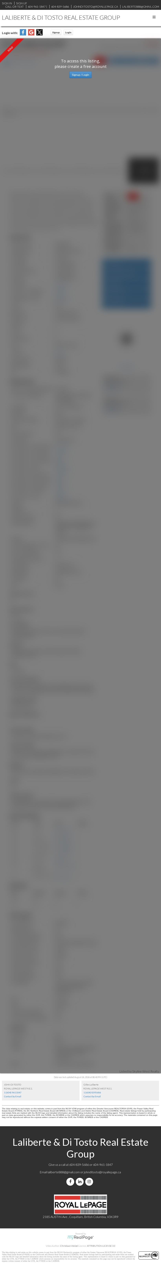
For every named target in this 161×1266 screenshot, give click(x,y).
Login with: (10, 33)
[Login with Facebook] (23, 34)
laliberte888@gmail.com (140, 6)
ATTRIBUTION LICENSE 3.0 (101, 1245)
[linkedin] (80, 1182)
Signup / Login (80, 74)
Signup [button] (56, 32)
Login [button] (68, 32)
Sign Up (21, 3)
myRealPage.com (80, 1237)
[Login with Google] (31, 34)
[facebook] (71, 1182)
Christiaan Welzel (69, 1245)
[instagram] (90, 1182)
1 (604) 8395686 (92, 1092)
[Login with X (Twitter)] (39, 34)
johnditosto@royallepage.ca (102, 1172)
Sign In (7, 3)
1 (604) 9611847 (12, 1092)
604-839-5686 (60, 6)
